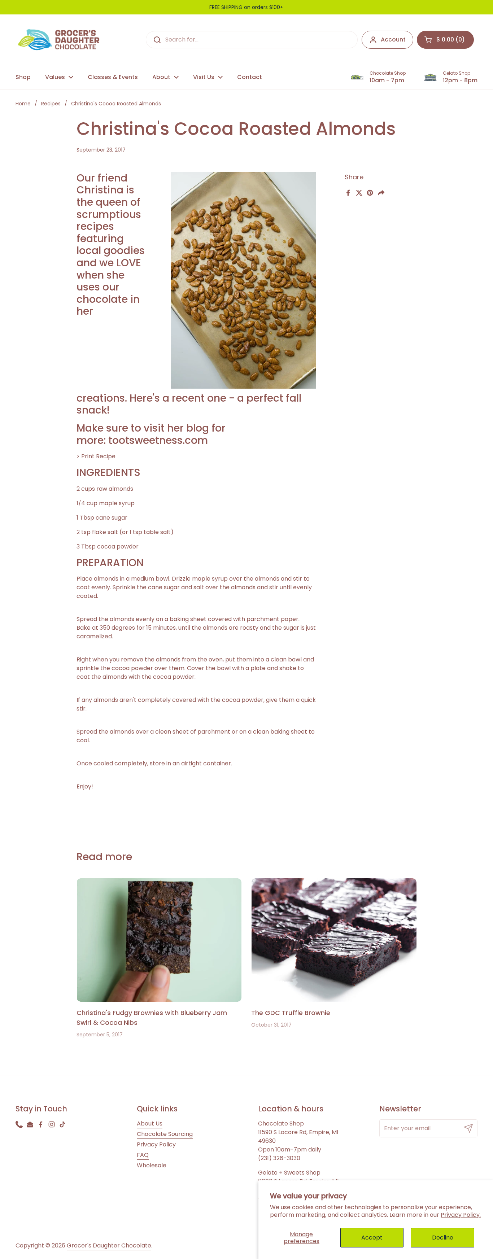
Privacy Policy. (461, 1215)
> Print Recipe (96, 456)
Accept (372, 1237)
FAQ (143, 1155)
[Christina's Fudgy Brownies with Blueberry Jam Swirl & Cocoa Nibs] (159, 940)
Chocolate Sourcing (165, 1134)
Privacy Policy (156, 1144)
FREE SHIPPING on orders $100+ (246, 7)
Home (23, 103)
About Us (149, 1123)
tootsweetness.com (158, 440)
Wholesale (151, 1165)
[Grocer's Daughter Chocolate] (59, 40)
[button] (445, 40)
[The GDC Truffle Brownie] (334, 940)
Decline (442, 1237)
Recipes (51, 103)
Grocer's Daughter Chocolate (109, 1245)
